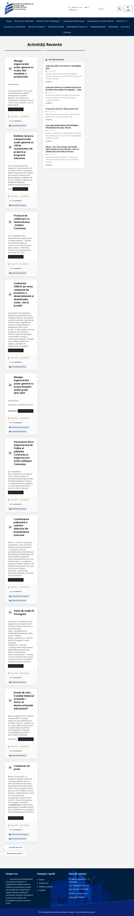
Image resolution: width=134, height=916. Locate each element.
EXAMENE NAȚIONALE (74, 21)
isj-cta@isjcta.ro (81, 893)
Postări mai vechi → (15, 853)
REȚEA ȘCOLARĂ (56, 26)
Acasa (41, 879)
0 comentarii (17, 121)
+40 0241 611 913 (77, 7)
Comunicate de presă (19, 427)
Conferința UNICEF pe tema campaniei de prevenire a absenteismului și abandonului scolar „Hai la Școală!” (24, 294)
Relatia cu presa (45, 886)
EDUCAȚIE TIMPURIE (24, 21)
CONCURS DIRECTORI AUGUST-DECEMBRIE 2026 (63, 67)
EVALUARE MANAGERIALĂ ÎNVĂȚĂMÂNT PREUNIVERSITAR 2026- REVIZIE (62, 126)
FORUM (67, 32)
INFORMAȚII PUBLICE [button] (76, 26)
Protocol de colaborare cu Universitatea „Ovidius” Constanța (22, 222)
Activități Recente (18, 126)
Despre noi (43, 883)
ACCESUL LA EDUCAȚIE (15, 26)
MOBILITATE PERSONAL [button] (47, 21)
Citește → (50, 82)
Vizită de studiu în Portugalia (24, 612)
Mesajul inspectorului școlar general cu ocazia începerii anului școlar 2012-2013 (23, 385)
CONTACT (125, 26)
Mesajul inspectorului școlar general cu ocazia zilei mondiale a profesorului (23, 68)
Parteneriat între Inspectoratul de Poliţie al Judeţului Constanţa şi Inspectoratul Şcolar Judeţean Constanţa (24, 453)
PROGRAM (113, 26)
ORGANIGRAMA (98, 26)
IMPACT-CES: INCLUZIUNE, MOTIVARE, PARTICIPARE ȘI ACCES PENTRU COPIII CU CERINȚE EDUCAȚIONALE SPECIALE (62, 149)
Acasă (9, 21)
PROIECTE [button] (121, 21)
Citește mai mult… (15, 109)
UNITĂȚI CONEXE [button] (36, 26)
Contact (42, 890)
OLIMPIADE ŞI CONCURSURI (100, 21)
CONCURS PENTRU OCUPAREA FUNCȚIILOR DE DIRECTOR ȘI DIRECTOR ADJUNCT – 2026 (63, 88)
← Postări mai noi (14, 847)
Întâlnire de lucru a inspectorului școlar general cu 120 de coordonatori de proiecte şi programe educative (23, 147)
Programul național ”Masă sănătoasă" (62, 109)
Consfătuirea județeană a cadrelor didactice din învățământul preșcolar (21, 527)
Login (128, 10)
